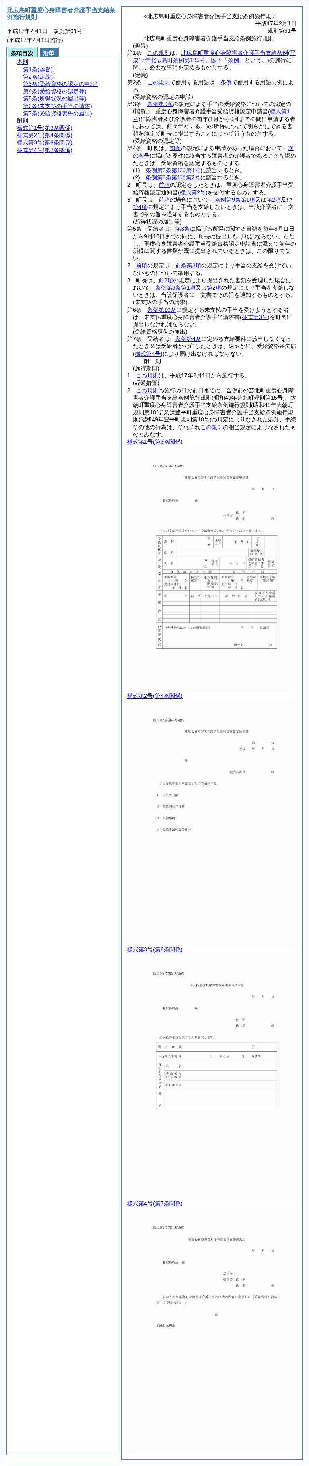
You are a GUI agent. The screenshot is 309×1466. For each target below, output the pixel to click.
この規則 (158, 53)
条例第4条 (188, 339)
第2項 (273, 199)
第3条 (182, 228)
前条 (175, 148)
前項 (164, 184)
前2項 (166, 280)
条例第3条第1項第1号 (173, 170)
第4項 (140, 207)
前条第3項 (188, 265)
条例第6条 (160, 104)
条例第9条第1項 (235, 199)
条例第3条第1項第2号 (173, 177)
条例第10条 (161, 310)
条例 (226, 82)
